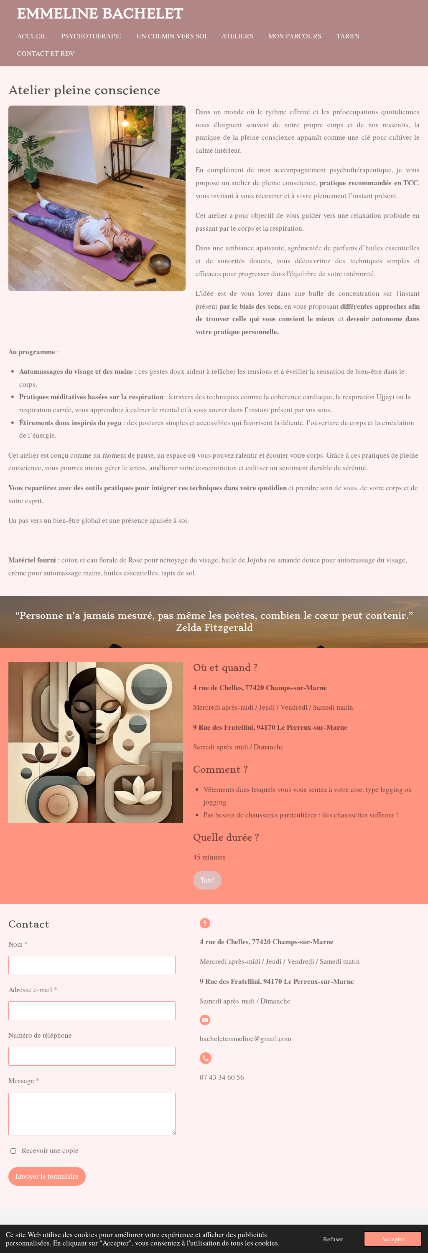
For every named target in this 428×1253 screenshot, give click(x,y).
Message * (24, 1080)
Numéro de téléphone (40, 1035)
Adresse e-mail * (33, 989)
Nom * (18, 944)
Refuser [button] (333, 1239)
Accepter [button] (393, 1239)
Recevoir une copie (50, 1150)
